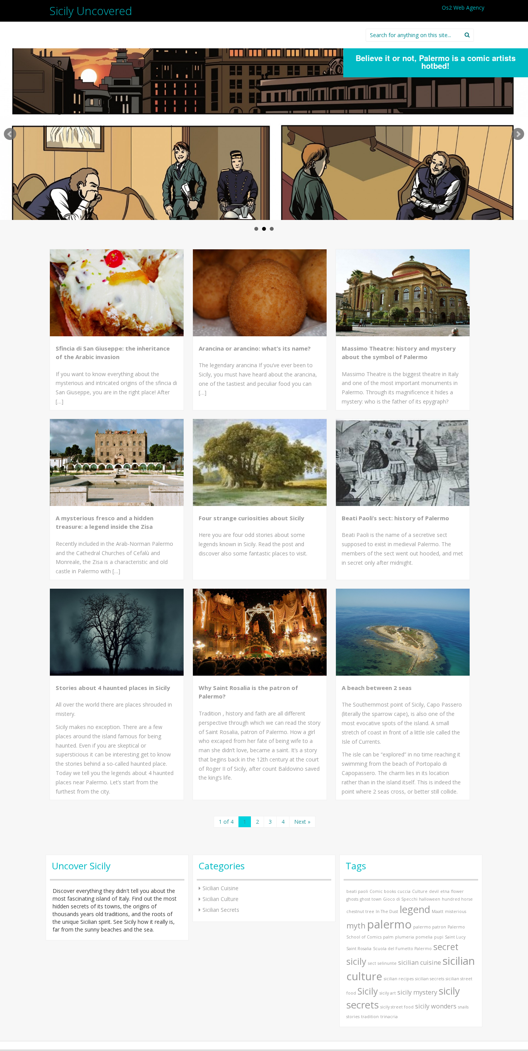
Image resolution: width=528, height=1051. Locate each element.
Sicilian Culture (220, 899)
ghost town (371, 899)
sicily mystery (417, 992)
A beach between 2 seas (377, 688)
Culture (420, 891)
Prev (10, 134)
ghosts (352, 899)
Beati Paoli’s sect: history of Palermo (395, 518)
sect (372, 963)
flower (457, 891)
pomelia (424, 937)
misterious (455, 911)
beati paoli (357, 891)
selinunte (387, 963)
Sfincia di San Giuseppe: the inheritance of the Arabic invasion (113, 352)
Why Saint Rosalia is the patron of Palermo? (248, 692)
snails (463, 1007)
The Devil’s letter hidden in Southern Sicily (435, 57)
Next (518, 134)
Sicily (368, 991)
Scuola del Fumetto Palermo (402, 948)
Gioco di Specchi (400, 899)
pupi (438, 937)
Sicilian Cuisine (220, 888)
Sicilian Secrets (221, 909)
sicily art (388, 993)
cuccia (403, 891)
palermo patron (429, 927)
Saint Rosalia (358, 948)
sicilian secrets (429, 978)
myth (356, 925)
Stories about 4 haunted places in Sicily (113, 688)
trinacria (389, 1016)
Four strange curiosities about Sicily (251, 518)
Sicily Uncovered (90, 10)
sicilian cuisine (419, 962)
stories (352, 1016)
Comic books (383, 891)
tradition (370, 1016)
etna (445, 891)
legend (415, 909)
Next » (302, 821)
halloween (429, 899)
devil (434, 891)
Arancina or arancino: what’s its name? (255, 348)
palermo (389, 924)
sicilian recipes (399, 978)
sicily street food (397, 1007)
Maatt (437, 911)
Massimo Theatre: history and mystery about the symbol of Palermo (399, 352)
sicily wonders (435, 1006)
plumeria (404, 937)
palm (388, 937)
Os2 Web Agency (463, 7)
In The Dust (387, 911)
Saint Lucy (455, 937)
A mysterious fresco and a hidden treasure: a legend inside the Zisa (104, 522)
